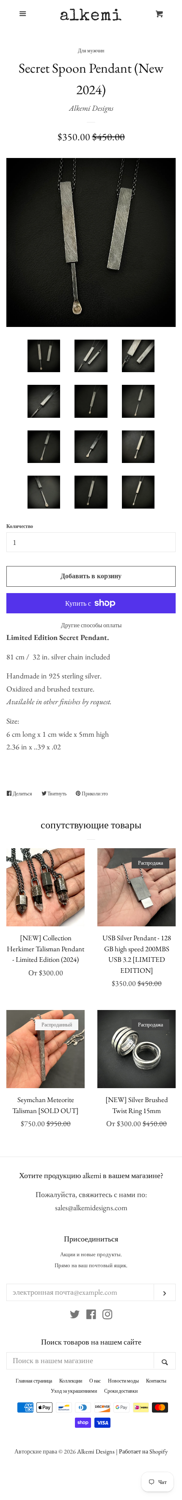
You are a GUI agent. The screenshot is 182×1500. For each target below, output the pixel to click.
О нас (95, 1380)
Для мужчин (91, 50)
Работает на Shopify (143, 1451)
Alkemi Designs (91, 108)
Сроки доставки (121, 1391)
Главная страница (34, 1380)
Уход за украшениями (74, 1391)
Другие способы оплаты (91, 625)
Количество (19, 526)
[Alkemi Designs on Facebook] (91, 1315)
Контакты (156, 1380)
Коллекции (70, 1380)
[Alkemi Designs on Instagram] (107, 1315)
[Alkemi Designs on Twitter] (75, 1315)
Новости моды (123, 1380)
